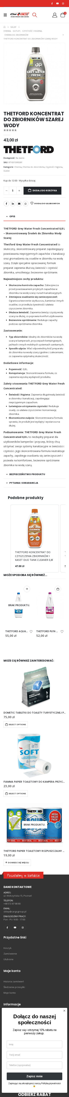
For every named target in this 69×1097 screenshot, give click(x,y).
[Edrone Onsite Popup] (34, 548)
